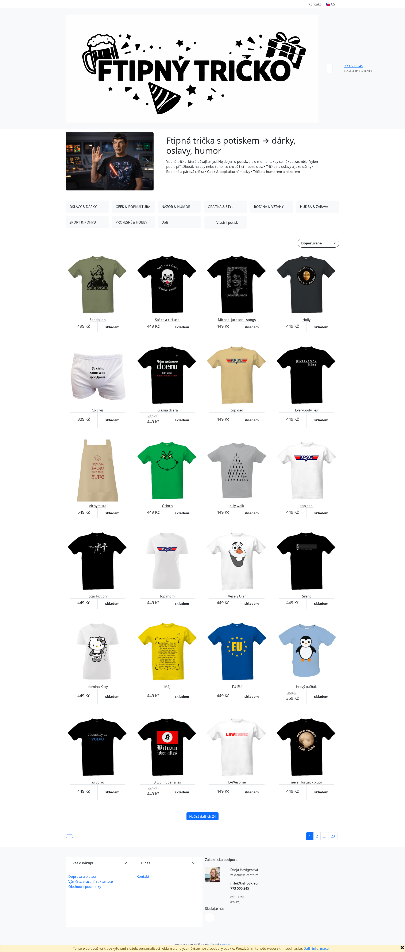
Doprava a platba (82, 876)
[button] (330, 4)
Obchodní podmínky (84, 886)
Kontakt (314, 4)
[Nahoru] (69, 836)
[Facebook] (210, 917)
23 (333, 836)
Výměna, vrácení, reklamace (90, 881)
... (324, 836)
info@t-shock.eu (244, 883)
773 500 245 (353, 66)
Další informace (316, 948)
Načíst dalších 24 (202, 816)
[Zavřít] (402, 947)
